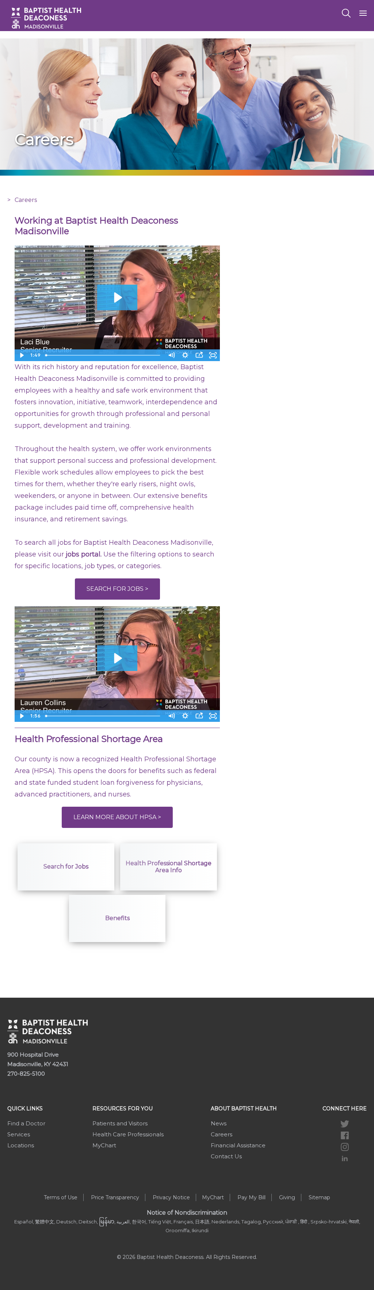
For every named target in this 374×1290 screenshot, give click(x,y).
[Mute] (171, 355)
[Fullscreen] (213, 355)
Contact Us (226, 1156)
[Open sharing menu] (199, 355)
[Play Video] (21, 355)
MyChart (104, 1145)
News (218, 1123)
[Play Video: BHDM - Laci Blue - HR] (117, 297)
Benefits (117, 918)
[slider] (103, 355)
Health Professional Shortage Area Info (168, 867)
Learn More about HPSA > (117, 817)
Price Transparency (115, 1197)
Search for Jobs (65, 866)
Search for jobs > (117, 588)
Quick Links (25, 1108)
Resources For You (122, 1108)
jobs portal (83, 554)
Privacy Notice (171, 1197)
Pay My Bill (251, 1197)
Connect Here (345, 1108)
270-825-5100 (26, 1073)
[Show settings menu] (185, 355)
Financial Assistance (238, 1145)
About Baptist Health (244, 1108)
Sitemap (319, 1197)
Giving (287, 1197)
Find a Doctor (26, 1123)
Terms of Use (60, 1197)
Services (18, 1134)
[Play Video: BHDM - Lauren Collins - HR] (117, 658)
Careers (221, 1134)
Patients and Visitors (120, 1123)
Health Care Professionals (128, 1134)
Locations (20, 1145)
